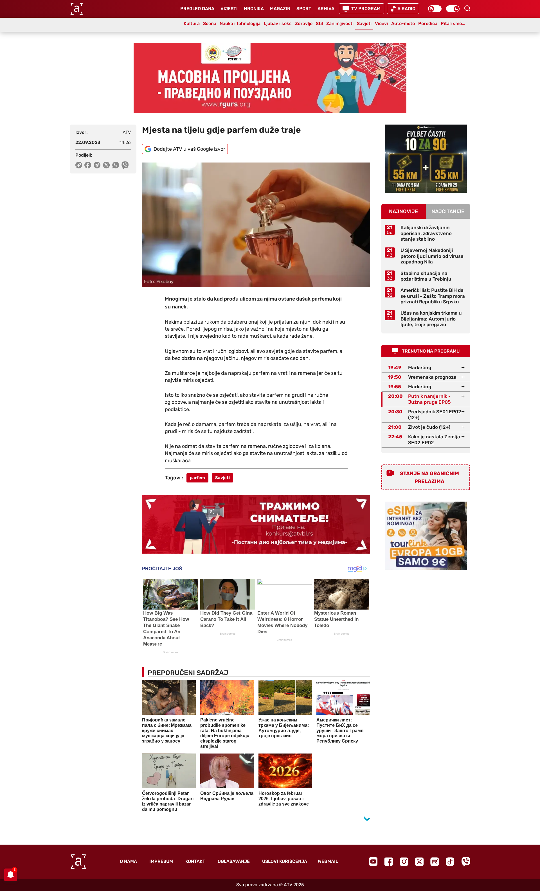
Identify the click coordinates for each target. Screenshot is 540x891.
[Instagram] (404, 861)
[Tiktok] (450, 861)
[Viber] (465, 862)
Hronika (254, 8)
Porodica (427, 23)
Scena (209, 23)
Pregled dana (197, 8)
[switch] (435, 8)
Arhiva (326, 8)
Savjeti (364, 23)
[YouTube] (373, 861)
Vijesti (229, 8)
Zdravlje (303, 23)
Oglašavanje (234, 861)
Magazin (280, 8)
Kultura (192, 23)
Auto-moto (403, 23)
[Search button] (467, 8)
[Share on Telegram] (97, 165)
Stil (319, 23)
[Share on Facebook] (87, 165)
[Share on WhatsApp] (115, 165)
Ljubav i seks (278, 23)
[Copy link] (78, 165)
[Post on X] (106, 165)
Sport (303, 8)
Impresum (161, 861)
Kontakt (195, 861)
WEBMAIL (328, 861)
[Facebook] (388, 861)
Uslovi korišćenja (284, 861)
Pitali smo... (453, 23)
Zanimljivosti (340, 23)
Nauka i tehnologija (240, 23)
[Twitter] (419, 861)
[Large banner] (270, 78)
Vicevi (381, 23)
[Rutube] (434, 861)
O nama (128, 861)
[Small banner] (426, 159)
